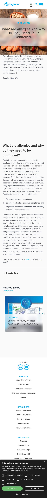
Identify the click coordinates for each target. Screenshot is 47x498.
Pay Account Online (23, 428)
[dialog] (23, 479)
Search (23, 397)
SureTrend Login (23, 450)
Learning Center (23, 419)
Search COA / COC (23, 415)
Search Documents (23, 410)
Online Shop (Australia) (23, 458)
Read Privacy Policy (21, 471)
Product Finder (23, 445)
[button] (36, 4)
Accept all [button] (12, 488)
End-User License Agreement (23, 393)
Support (23, 441)
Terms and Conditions (23, 389)
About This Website (23, 380)
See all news (8, 291)
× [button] (44, 462)
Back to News (12, 273)
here (27, 259)
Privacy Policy (23, 384)
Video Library (23, 423)
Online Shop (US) (23, 454)
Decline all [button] (34, 488)
